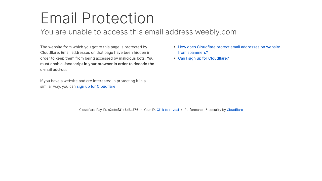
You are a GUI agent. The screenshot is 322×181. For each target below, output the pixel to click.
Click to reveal (168, 110)
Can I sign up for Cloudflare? (203, 58)
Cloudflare (235, 110)
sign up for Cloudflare (96, 86)
